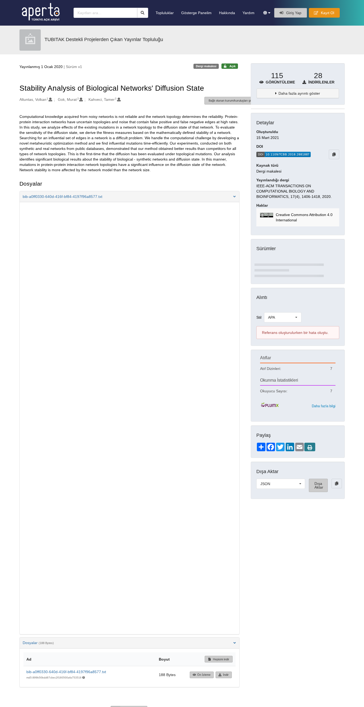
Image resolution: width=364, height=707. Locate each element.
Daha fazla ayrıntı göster (299, 93)
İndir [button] (226, 674)
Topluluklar (165, 13)
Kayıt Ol (327, 13)
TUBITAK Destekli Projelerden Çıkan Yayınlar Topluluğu (104, 39)
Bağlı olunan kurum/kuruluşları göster (233, 100)
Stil (258, 317)
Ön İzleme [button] (204, 674)
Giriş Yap (293, 13)
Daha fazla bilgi (323, 406)
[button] (267, 12)
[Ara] (142, 13)
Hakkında (227, 13)
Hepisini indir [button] (220, 659)
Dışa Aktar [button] (318, 485)
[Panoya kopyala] (334, 154)
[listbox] (282, 317)
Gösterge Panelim (196, 13)
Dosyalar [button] (38, 643)
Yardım (248, 13)
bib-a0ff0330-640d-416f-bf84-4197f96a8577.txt (66, 672)
